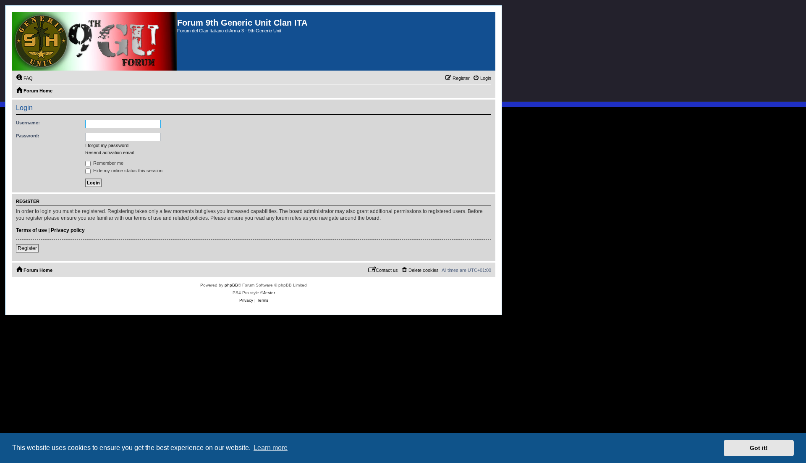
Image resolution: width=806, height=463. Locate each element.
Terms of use (31, 230)
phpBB (231, 285)
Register (27, 248)
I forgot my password (106, 145)
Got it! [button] (759, 448)
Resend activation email (109, 152)
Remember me (107, 163)
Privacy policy (68, 230)
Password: (27, 135)
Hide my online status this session (127, 170)
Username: (28, 122)
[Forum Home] (94, 41)
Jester (269, 292)
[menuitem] (24, 78)
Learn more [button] (271, 447)
